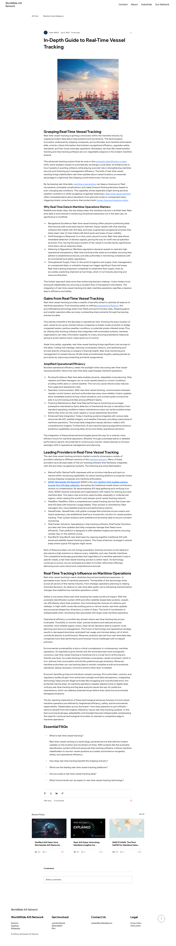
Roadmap (15, 926)
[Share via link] (62, 793)
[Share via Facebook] (45, 793)
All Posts (35, 16)
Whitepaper (15, 928)
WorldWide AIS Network (14, 5)
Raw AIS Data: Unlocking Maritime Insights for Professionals (86, 843)
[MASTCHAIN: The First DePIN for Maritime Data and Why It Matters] (127, 828)
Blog (53, 928)
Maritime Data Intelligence (53, 16)
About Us (15, 923)
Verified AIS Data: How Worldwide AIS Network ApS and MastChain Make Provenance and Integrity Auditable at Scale (48, 843)
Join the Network (58, 923)
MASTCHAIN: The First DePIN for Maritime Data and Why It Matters (125, 843)
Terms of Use (135, 925)
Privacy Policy (136, 923)
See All (141, 814)
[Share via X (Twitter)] (51, 793)
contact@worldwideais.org (101, 923)
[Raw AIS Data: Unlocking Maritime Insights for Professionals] (88, 828)
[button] (88, 736)
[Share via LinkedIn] (56, 793)
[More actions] (130, 32)
